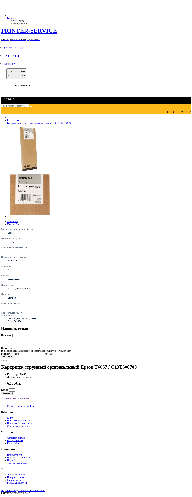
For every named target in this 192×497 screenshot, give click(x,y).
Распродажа (13, 120)
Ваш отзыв (6, 348)
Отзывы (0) (13, 224)
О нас (10, 418)
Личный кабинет (16, 474)
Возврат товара (15, 440)
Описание (12, 221)
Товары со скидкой (17, 463)
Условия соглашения (17, 426)
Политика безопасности (19, 423)
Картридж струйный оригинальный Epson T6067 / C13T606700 (39, 123)
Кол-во (4, 390)
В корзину (6, 393)
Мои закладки (14, 480)
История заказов (15, 477)
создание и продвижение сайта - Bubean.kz (23, 490)
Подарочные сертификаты (20, 457)
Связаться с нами (16, 437)
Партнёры (12, 460)
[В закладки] (2, 360)
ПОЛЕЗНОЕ (10, 63)
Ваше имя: (6, 335)
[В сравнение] (5, 360)
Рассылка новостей (17, 482)
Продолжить (8, 357)
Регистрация (19, 20)
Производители (15, 455)
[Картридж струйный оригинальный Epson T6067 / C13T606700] (29, 171)
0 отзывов (6, 398)
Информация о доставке (19, 420)
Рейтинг (5, 353)
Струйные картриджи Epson (21, 406)
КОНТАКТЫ (11, 55)
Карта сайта (13, 443)
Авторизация (20, 23)
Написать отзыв (21, 398)
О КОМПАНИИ (13, 47)
